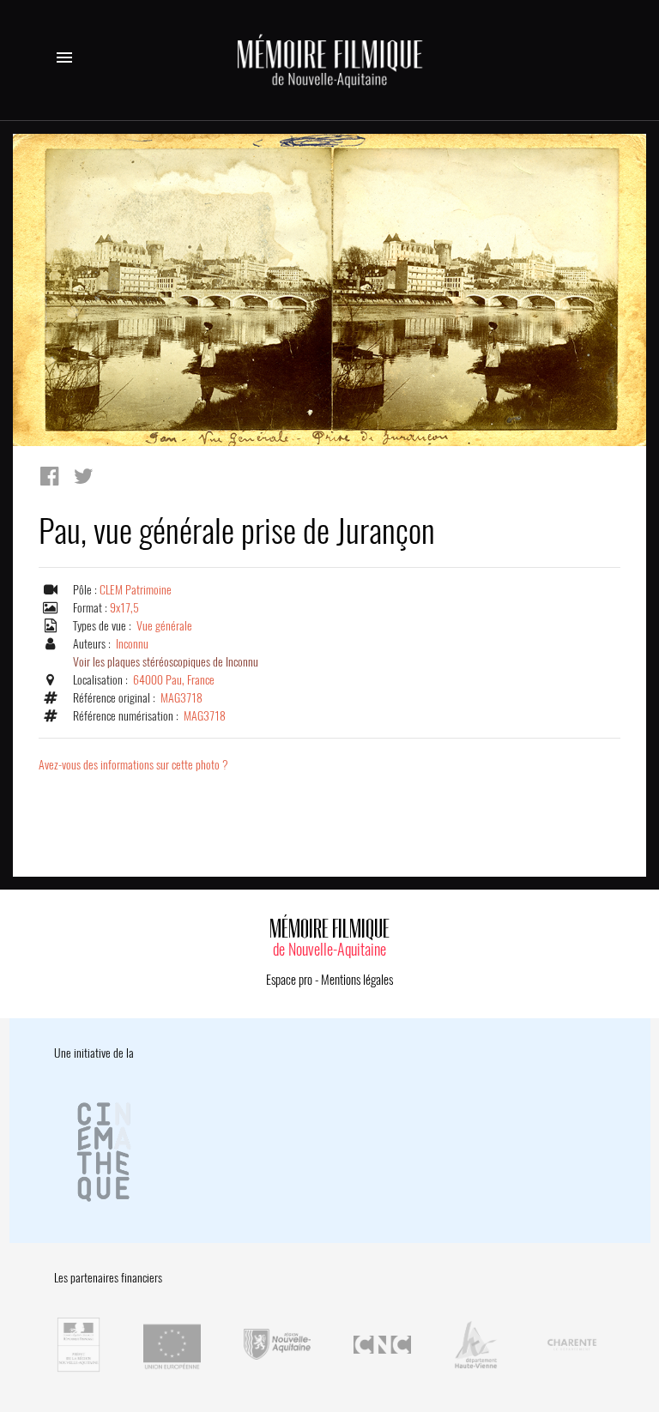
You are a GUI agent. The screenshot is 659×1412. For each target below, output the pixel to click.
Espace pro (289, 979)
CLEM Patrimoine (136, 590)
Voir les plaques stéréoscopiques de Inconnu (165, 662)
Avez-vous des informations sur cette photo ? (133, 765)
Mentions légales (357, 979)
